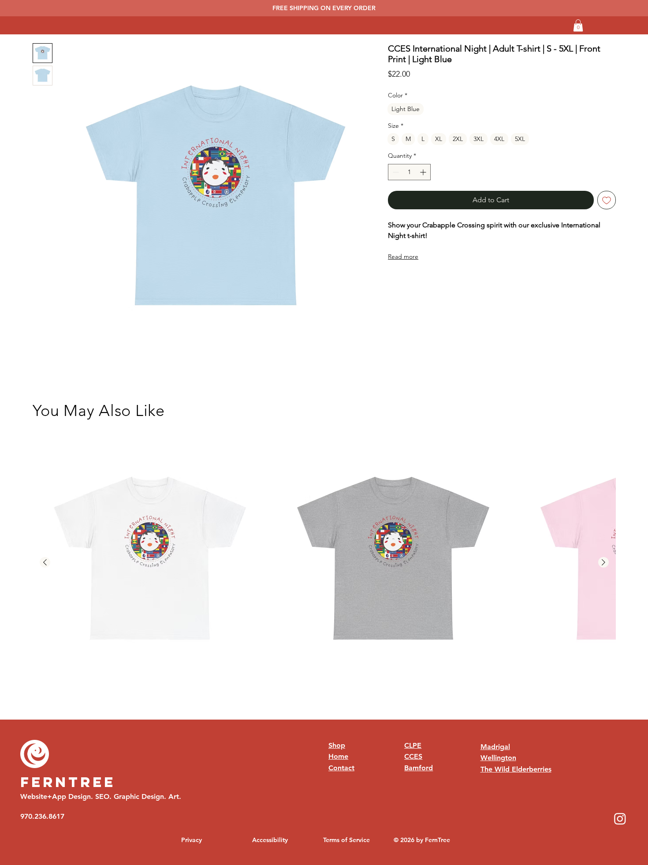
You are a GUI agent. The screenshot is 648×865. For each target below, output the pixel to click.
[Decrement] (394, 172)
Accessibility (270, 840)
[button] (578, 25)
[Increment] (423, 172)
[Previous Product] (45, 562)
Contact (341, 768)
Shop (336, 745)
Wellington (498, 758)
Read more (403, 256)
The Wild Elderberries (515, 769)
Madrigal (495, 746)
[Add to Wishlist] (606, 200)
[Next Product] (603, 562)
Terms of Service (346, 840)
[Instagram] (620, 818)
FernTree (67, 782)
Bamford (418, 768)
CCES (413, 756)
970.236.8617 (42, 816)
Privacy (191, 840)
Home (338, 756)
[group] (324, 562)
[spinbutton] (409, 172)
